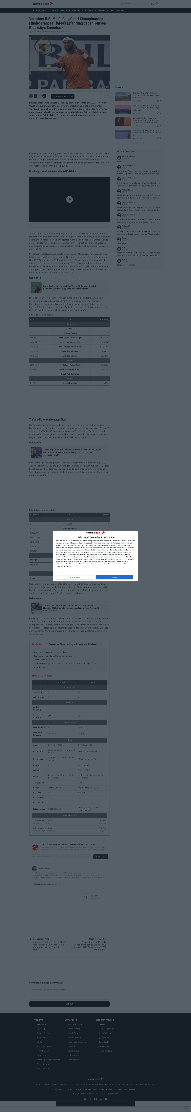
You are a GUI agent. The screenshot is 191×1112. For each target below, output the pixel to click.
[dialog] (95, 556)
